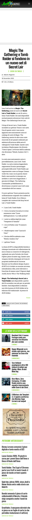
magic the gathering (21, 303)
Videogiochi (15, 390)
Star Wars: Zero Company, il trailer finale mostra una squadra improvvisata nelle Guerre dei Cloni (20, 383)
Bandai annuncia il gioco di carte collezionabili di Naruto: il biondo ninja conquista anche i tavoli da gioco (14, 497)
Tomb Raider (5, 305)
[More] (20, 86)
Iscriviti (27, 323)
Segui (27, 315)
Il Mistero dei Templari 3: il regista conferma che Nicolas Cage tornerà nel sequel (20, 397)
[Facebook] (3, 86)
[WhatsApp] (16, 86)
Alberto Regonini (9, 75)
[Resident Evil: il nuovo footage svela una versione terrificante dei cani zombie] (6, 338)
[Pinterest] (12, 86)
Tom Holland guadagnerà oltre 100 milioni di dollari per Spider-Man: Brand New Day (20, 367)
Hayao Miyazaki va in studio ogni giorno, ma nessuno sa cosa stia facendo (20, 352)
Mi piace (27, 312)
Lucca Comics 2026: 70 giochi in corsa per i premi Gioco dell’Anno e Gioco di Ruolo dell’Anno (15, 458)
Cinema (14, 344)
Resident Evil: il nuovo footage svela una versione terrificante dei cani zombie (20, 338)
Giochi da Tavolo (7, 452)
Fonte (28, 298)
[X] (7, 86)
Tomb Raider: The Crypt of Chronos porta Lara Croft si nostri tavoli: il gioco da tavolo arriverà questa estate (15, 471)
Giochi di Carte (11, 303)
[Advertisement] (16, 26)
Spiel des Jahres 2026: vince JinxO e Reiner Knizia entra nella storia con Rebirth (16, 484)
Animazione (15, 358)
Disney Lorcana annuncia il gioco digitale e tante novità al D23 (14, 448)
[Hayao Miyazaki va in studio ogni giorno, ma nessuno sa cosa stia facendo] (6, 352)
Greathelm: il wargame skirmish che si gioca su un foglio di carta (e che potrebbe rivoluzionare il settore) (16, 510)
